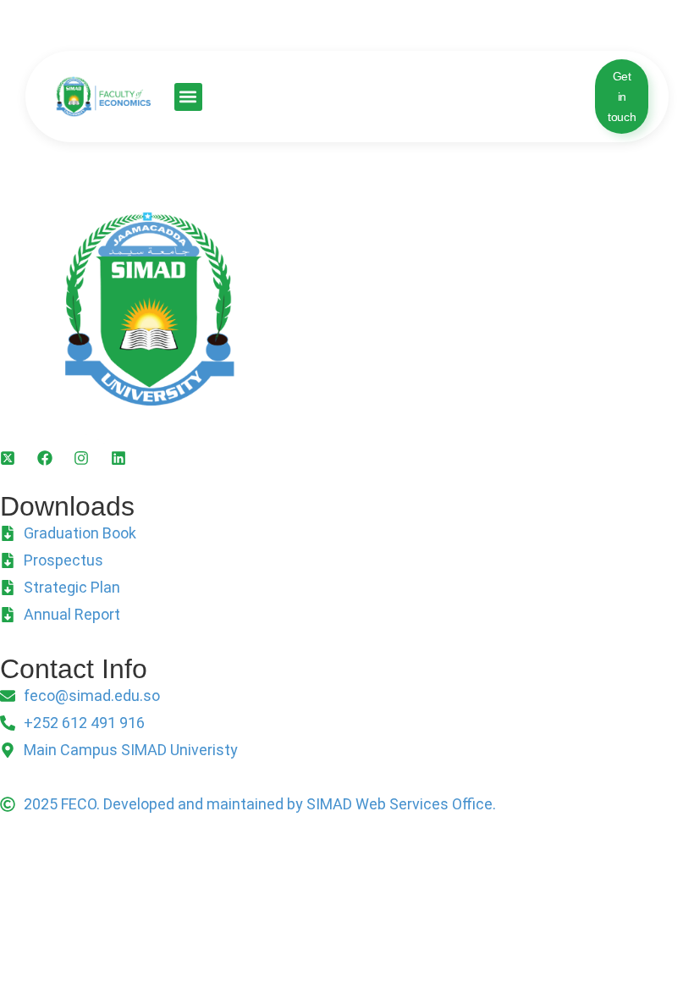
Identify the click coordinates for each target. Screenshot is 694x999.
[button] (188, 97)
